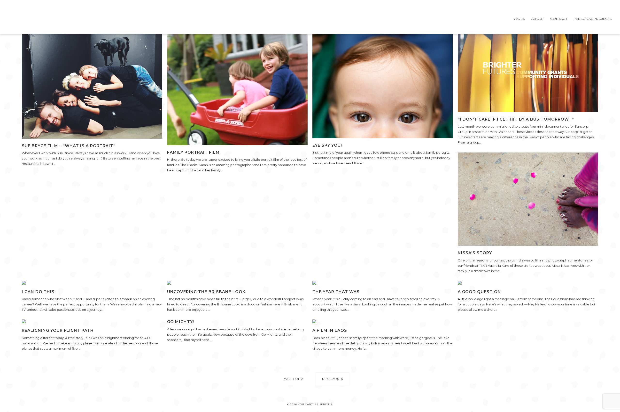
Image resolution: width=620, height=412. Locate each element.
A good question (479, 291)
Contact (558, 19)
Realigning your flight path (58, 330)
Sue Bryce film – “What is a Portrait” (69, 146)
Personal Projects (593, 19)
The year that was (336, 291)
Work (519, 19)
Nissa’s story (475, 253)
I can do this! (39, 291)
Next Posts (332, 379)
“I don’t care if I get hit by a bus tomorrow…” (516, 119)
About (537, 19)
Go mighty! (180, 321)
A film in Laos (329, 330)
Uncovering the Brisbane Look (206, 291)
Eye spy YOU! (327, 145)
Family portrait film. (194, 152)
